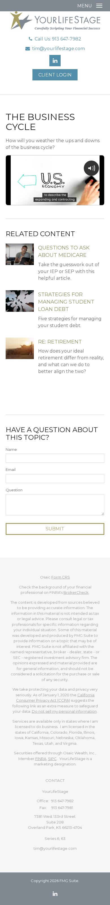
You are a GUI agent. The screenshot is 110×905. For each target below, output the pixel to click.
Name (11, 449)
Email (11, 469)
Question (14, 490)
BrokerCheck (76, 592)
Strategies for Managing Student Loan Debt (66, 302)
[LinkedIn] (55, 893)
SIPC (52, 758)
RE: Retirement (60, 342)
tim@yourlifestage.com (58, 48)
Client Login (55, 75)
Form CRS (60, 577)
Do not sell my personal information (64, 711)
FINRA (40, 758)
